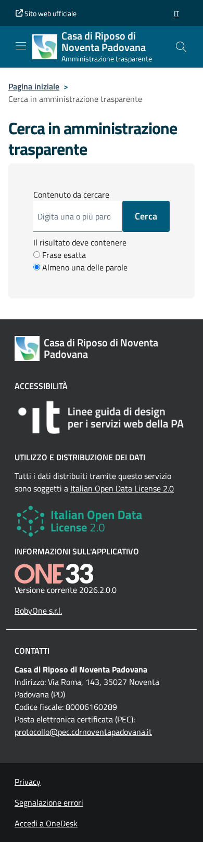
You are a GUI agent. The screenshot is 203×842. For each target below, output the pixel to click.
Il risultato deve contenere (79, 242)
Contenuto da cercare (71, 194)
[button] (176, 13)
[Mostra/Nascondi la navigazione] (21, 46)
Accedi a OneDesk (46, 823)
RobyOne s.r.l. (38, 610)
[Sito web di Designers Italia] (101, 417)
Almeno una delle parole (84, 267)
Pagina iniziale (33, 86)
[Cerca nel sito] (181, 47)
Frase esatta (63, 255)
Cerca (146, 216)
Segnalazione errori (49, 802)
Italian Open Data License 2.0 (122, 488)
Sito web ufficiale (50, 13)
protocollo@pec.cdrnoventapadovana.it (83, 732)
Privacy (28, 781)
